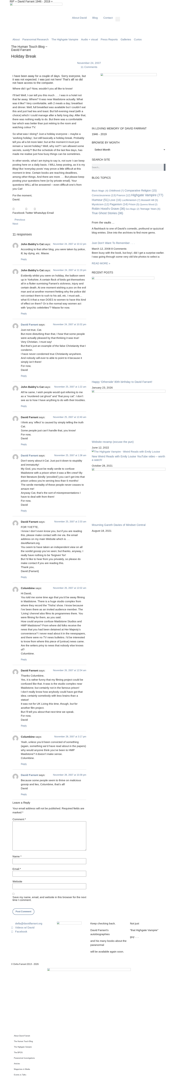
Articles (17, 1064)
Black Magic (100, 190)
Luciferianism (131, 200)
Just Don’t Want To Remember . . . (113, 242)
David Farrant (29, 324)
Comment (19, 819)
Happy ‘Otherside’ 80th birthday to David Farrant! (122, 381)
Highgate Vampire (147, 195)
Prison (133, 204)
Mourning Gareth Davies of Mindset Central (118, 524)
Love (115, 199)
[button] (117, 19)
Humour (100, 200)
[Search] (164, 167)
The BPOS (18, 1052)
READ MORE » (101, 263)
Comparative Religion (141, 190)
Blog (95, 17)
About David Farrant (22, 1036)
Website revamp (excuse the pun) (113, 441)
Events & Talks (20, 1075)
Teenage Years (150, 208)
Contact (108, 17)
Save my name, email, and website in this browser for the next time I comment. (49, 898)
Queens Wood (148, 204)
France (123, 195)
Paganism (119, 204)
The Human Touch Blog (23, 1041)
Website (17, 881)
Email (17, 869)
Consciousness (104, 195)
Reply (24, 259)
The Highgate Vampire (23, 1047)
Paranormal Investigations (24, 1058)
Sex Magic (132, 209)
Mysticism (100, 204)
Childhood (116, 190)
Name (17, 856)
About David (79, 17)
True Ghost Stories (107, 213)
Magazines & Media (22, 1069)
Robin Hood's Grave (108, 208)
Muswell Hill (149, 200)
